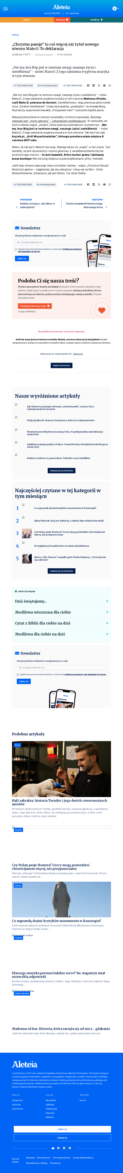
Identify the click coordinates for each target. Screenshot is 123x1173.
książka (18, 829)
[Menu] (22, 8)
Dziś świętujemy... (30, 601)
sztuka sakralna (22, 993)
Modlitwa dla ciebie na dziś (40, 634)
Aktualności (17, 1100)
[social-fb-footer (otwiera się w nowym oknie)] (58, 1148)
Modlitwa (95, 19)
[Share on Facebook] (88, 85)
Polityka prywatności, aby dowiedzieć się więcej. (85, 674)
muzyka (18, 937)
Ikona (17, 745)
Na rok (83, 1100)
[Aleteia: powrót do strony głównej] (61, 6)
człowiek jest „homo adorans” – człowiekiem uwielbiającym (49, 121)
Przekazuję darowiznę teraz (33, 306)
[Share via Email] (104, 85)
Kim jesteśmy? (44, 1157)
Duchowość (17, 1108)
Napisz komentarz (61, 365)
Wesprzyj (60, 19)
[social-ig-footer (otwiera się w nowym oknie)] (70, 1148)
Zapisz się (22, 258)
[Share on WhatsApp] (110, 85)
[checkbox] (16, 249)
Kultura (15, 34)
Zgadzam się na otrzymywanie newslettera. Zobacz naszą (50, 250)
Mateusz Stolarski (44, 54)
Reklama (50, 1117)
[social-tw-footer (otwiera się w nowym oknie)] (64, 1148)
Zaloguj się (78, 354)
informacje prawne (61, 1157)
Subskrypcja (51, 1108)
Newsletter (51, 1100)
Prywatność (55, 1163)
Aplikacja (50, 1104)
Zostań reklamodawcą (83, 1157)
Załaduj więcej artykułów (61, 470)
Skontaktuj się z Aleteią (36, 1163)
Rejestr (27, 19)
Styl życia (16, 1104)
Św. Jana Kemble (72, 13)
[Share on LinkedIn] (93, 85)
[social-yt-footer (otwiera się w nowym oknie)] (53, 1148)
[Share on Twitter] (99, 85)
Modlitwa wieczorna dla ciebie (43, 612)
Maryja (18, 885)
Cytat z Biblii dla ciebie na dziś (42, 623)
